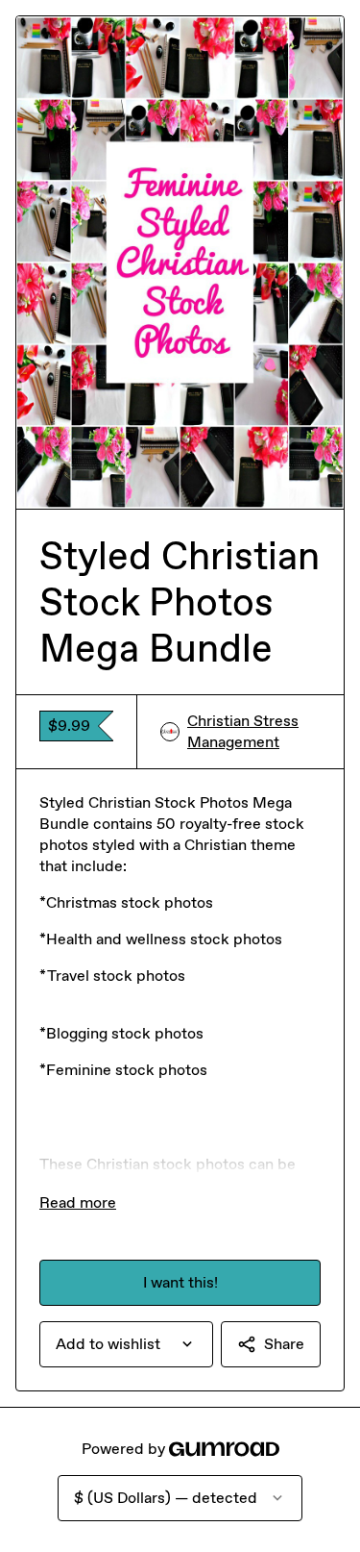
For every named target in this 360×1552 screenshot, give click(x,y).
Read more (77, 1202)
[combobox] (126, 1344)
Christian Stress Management (243, 731)
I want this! (180, 1282)
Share (284, 1344)
